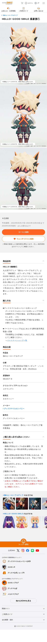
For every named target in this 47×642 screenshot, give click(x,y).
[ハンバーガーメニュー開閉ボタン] (43, 3)
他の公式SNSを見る (23, 601)
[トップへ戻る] (23, 541)
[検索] (18, 3)
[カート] (22, 3)
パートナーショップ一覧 (17, 340)
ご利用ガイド (7, 614)
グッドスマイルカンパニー (14, 409)
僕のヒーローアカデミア (10, 15)
